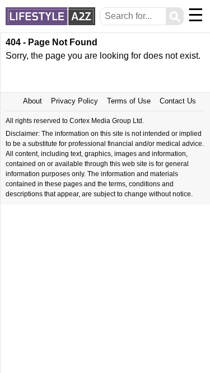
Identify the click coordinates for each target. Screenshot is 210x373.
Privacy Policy (74, 101)
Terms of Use (129, 101)
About (32, 101)
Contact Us (178, 101)
